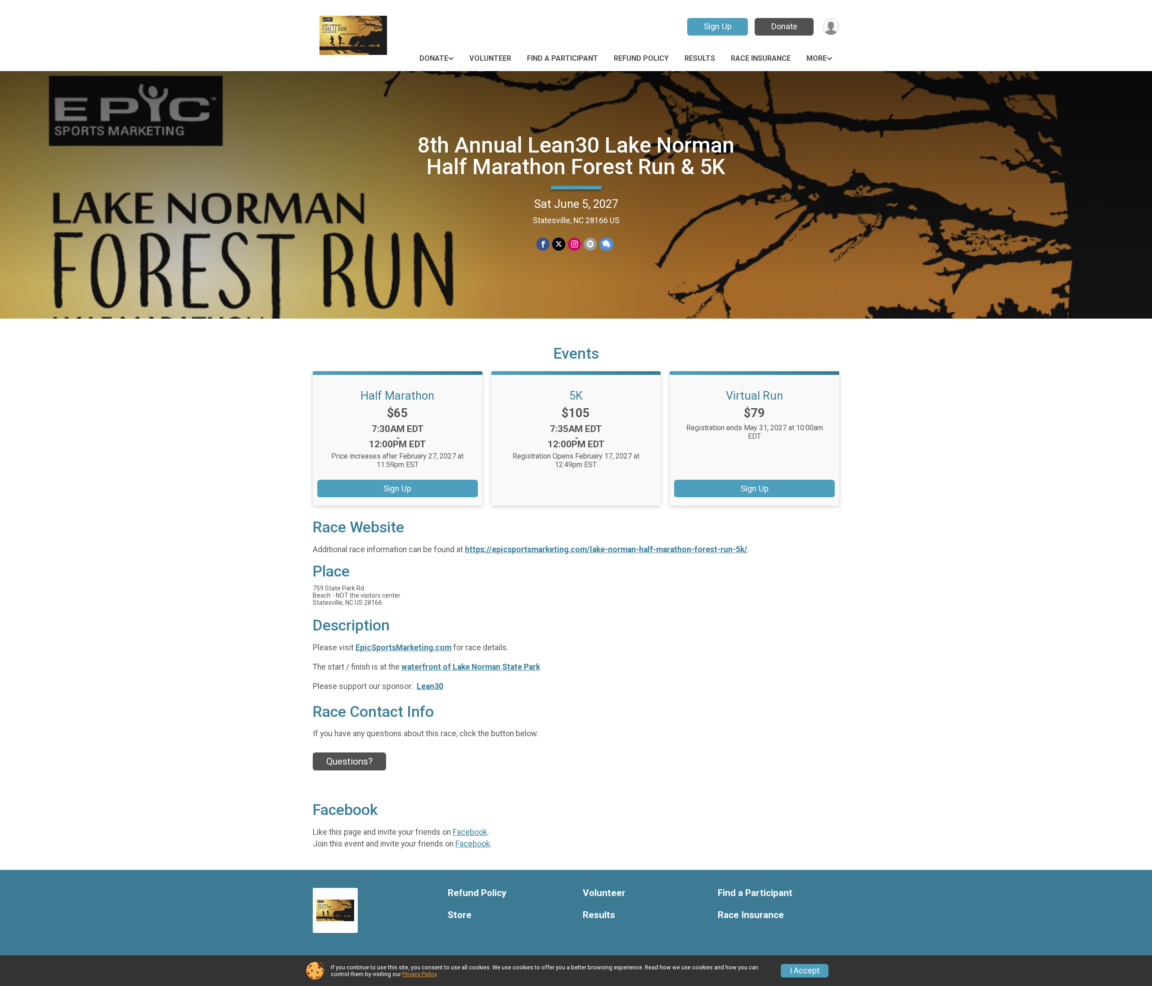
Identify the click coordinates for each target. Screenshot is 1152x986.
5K (576, 395)
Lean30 (430, 686)
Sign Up (718, 26)
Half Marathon (397, 395)
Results (699, 58)
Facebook (470, 832)
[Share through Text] (606, 244)
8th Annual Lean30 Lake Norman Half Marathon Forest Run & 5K (576, 156)
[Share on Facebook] (542, 244)
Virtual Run (754, 395)
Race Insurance (761, 58)
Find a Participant (562, 58)
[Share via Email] (590, 244)
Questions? (349, 761)
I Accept (804, 970)
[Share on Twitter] (558, 244)
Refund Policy (641, 58)
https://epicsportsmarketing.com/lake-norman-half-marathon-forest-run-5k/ (606, 549)
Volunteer (490, 58)
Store (460, 915)
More (816, 58)
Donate (784, 26)
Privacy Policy (419, 974)
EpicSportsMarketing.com (403, 647)
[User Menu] (831, 26)
